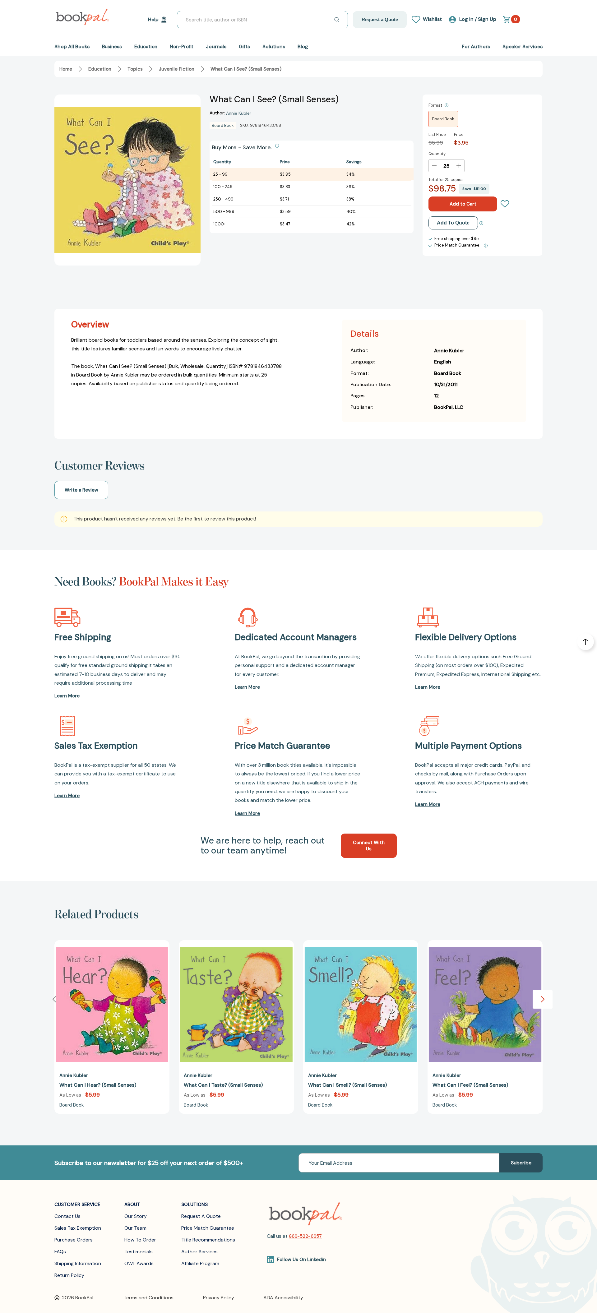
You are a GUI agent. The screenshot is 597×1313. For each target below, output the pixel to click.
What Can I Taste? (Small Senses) (223, 1085)
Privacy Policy (218, 1297)
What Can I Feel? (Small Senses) (470, 1085)
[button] (543, 999)
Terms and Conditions (148, 1297)
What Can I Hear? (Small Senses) (97, 1085)
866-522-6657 (305, 1236)
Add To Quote (453, 222)
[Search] (337, 19)
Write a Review (81, 490)
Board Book (443, 119)
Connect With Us (369, 845)
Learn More (67, 696)
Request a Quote (380, 19)
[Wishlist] (505, 204)
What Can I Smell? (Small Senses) (347, 1085)
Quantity (437, 153)
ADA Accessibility (283, 1297)
